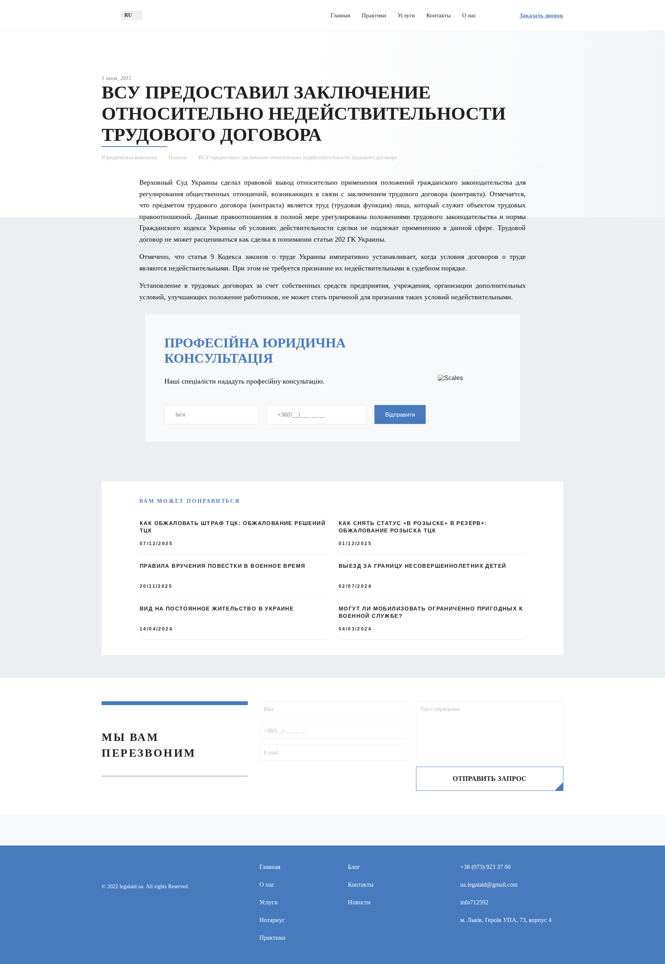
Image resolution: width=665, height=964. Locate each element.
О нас (469, 15)
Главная (340, 15)
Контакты (438, 15)
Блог (354, 867)
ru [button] (128, 15)
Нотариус (272, 920)
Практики (374, 15)
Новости (359, 902)
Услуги (406, 15)
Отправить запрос (489, 778)
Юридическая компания (129, 157)
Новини (178, 157)
